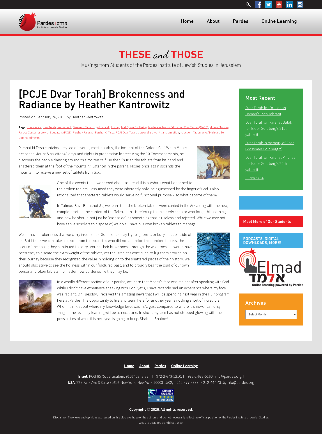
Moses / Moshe (219, 127)
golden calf (103, 127)
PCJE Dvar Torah (126, 132)
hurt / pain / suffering (134, 127)
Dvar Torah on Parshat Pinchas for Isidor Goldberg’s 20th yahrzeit (270, 163)
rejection (185, 132)
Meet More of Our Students (267, 221)
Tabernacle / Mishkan (206, 132)
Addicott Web (174, 423)
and (161, 54)
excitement (64, 127)
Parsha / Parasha (83, 132)
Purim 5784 (254, 177)
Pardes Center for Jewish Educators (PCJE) (45, 132)
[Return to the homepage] (43, 21)
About (213, 21)
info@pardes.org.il (229, 376)
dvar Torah (49, 127)
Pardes (240, 21)
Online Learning (279, 21)
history (115, 127)
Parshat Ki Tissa (104, 132)
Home (187, 21)
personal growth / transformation (158, 132)
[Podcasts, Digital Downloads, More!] (271, 267)
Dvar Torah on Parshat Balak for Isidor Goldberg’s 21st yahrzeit (268, 128)
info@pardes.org (240, 382)
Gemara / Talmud (83, 127)
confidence (34, 127)
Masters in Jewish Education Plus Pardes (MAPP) (178, 127)
